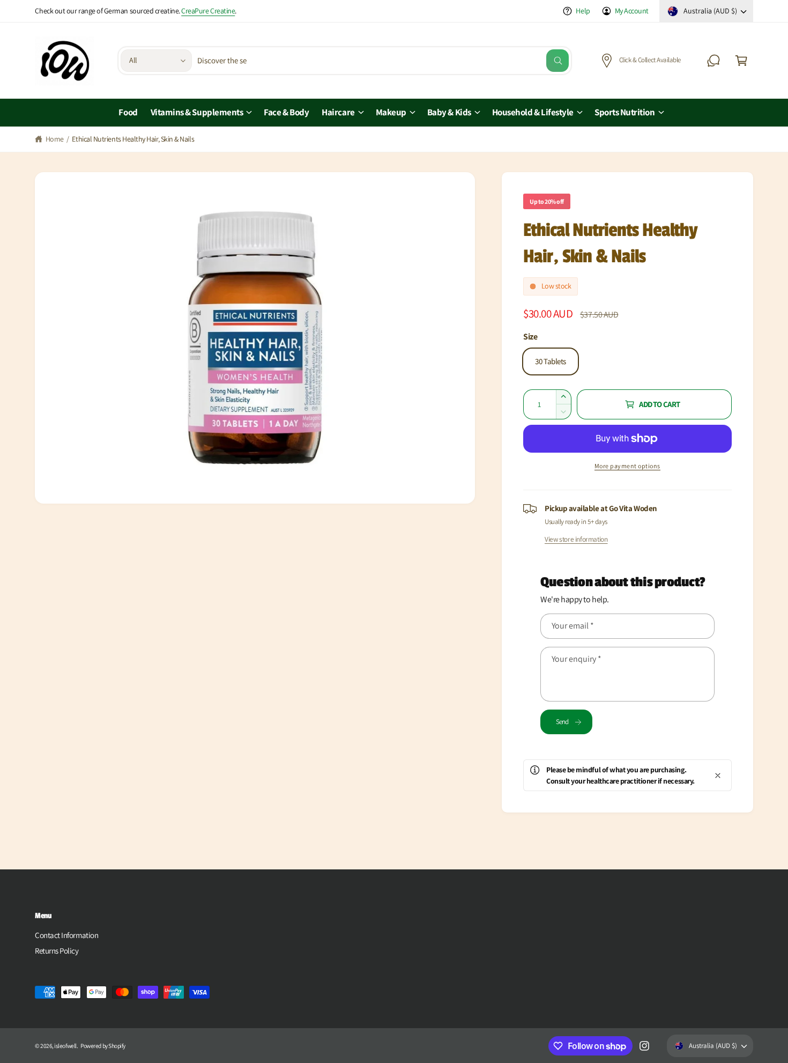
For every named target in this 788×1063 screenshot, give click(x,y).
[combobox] (383, 61)
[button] (741, 61)
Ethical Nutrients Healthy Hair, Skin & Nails (133, 139)
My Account (632, 11)
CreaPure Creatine (208, 11)
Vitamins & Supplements (197, 112)
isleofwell (65, 1046)
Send (562, 721)
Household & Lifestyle (533, 112)
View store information (576, 539)
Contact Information (66, 935)
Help (583, 11)
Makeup (391, 112)
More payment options (627, 466)
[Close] (718, 775)
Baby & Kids (449, 112)
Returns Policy (57, 951)
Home (55, 139)
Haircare (338, 112)
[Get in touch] (713, 61)
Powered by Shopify (102, 1046)
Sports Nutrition (624, 112)
